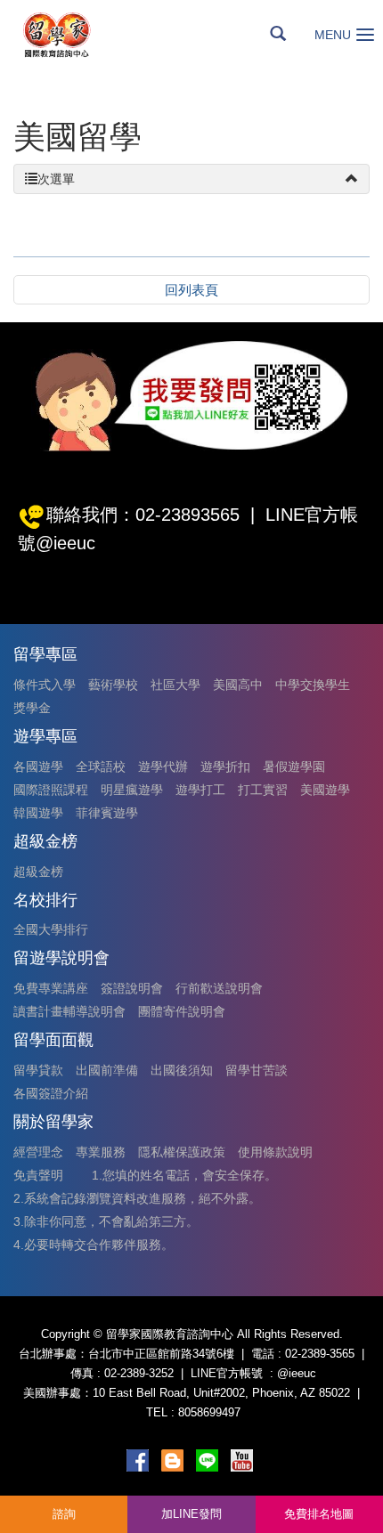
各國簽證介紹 (50, 1093)
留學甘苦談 (256, 1070)
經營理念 (38, 1152)
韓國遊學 (38, 813)
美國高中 (238, 684)
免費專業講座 (50, 988)
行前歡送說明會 (219, 988)
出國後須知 (182, 1070)
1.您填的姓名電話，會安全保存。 (184, 1175)
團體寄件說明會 (181, 1011)
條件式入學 (44, 684)
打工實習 (263, 790)
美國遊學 (325, 790)
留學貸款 (38, 1070)
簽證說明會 (132, 988)
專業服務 (101, 1152)
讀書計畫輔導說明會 (69, 1011)
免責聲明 (38, 1175)
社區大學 (175, 684)
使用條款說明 (275, 1152)
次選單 (56, 179)
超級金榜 (38, 871)
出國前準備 (107, 1070)
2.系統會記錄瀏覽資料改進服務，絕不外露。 (137, 1198)
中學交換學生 (312, 684)
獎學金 (32, 708)
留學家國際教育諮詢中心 (76, 35)
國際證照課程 (50, 790)
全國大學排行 (50, 929)
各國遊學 (38, 766)
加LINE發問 (191, 1514)
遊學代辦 (163, 766)
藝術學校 (113, 684)
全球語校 (101, 766)
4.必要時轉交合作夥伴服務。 (93, 1244)
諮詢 (64, 1514)
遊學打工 (200, 790)
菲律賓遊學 (107, 813)
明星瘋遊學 (132, 790)
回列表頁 (191, 289)
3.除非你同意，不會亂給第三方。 (106, 1221)
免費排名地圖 (319, 1514)
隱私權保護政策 (181, 1152)
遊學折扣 (225, 766)
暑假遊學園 (294, 766)
